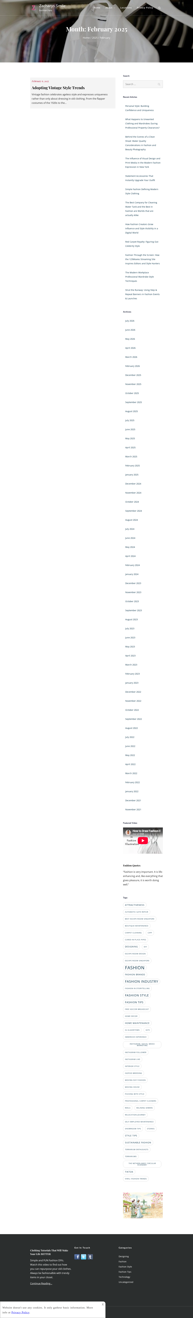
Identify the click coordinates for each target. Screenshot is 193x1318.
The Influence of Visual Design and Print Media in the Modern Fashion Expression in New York (143, 162)
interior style (132, 1066)
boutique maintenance (136, 926)
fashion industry (141, 981)
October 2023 (132, 601)
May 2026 (130, 338)
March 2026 (131, 357)
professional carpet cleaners (140, 1101)
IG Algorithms (132, 1030)
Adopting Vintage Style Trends (58, 87)
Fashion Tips (125, 1271)
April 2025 (130, 447)
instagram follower (135, 1052)
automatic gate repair (136, 912)
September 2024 (133, 510)
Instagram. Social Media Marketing (142, 1044)
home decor (131, 1016)
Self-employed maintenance (139, 1122)
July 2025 (129, 420)
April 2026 (130, 347)
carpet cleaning (133, 933)
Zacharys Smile (52, 5)
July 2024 (129, 528)
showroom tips (133, 1129)
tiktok (129, 1171)
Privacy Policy (145, 7)
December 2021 (133, 800)
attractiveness (134, 905)
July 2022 (129, 737)
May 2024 (130, 547)
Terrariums (131, 1156)
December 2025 (133, 375)
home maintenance (137, 1023)
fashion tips (134, 1002)
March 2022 (131, 773)
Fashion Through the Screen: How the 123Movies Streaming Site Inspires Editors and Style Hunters (142, 259)
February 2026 (132, 366)
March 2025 (131, 456)
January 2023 (131, 682)
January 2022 (131, 791)
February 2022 (132, 782)
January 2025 (131, 474)
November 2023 (133, 592)
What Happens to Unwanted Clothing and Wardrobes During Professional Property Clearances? (142, 123)
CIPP (150, 933)
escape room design (135, 954)
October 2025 (132, 393)
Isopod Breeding (133, 1073)
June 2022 (130, 746)
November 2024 (133, 492)
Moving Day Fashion (135, 1080)
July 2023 (129, 628)
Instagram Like (132, 1059)
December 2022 (133, 691)
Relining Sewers (144, 1108)
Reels (127, 1108)
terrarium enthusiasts (136, 1149)
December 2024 (133, 483)
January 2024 (131, 574)
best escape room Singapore (139, 919)
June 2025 (130, 429)
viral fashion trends (136, 1179)
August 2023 (131, 619)
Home (97, 7)
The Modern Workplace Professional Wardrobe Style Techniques (139, 276)
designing (131, 946)
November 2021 (133, 809)
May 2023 (130, 646)
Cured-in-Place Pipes (135, 940)
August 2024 (131, 519)
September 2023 (133, 610)
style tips (131, 1135)
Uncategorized (126, 1282)
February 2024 (132, 565)
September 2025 (133, 402)
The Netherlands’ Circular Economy (142, 1164)
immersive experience (136, 1037)
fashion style (137, 995)
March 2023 (131, 664)
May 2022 (130, 755)
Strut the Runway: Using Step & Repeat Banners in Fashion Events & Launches (142, 294)
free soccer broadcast (137, 1009)
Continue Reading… (41, 1283)
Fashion (123, 1261)
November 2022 (133, 700)
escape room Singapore (137, 961)
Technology (124, 1276)
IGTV (148, 1030)
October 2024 (132, 501)
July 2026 (129, 320)
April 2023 (130, 655)
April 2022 (130, 764)
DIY (145, 947)
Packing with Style (134, 1094)
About (109, 7)
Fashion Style (125, 1266)
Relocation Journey (135, 1115)
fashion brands (135, 974)
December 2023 (133, 583)
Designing (124, 1256)
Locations (126, 7)
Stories (151, 1129)
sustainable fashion (138, 1142)
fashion (135, 967)
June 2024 (130, 538)
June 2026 (130, 329)
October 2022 (132, 709)
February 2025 (132, 465)
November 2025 (133, 384)
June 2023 (130, 637)
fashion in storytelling (137, 988)
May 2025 (130, 438)
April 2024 (130, 556)
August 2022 (131, 728)
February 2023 (132, 673)
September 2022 (133, 719)
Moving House (132, 1087)
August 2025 (131, 411)
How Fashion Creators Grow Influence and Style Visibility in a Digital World (141, 228)
